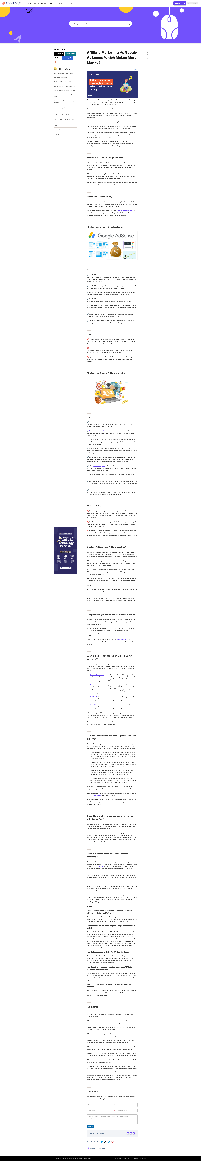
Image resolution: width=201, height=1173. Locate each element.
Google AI (68, 58)
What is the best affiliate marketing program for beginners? (65, 101)
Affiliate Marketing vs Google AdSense (63, 73)
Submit (90, 1126)
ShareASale (94, 705)
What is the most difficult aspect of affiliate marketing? (64, 119)
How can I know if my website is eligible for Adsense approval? (65, 107)
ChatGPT (60, 53)
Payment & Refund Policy (140, 1158)
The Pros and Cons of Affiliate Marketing (64, 86)
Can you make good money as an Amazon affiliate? (64, 95)
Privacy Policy (118, 1158)
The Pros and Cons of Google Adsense (64, 81)
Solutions (36, 3)
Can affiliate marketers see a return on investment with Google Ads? (63, 113)
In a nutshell (57, 129)
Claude (59, 62)
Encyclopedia (68, 3)
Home (29, 3)
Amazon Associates (97, 675)
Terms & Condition (128, 1158)
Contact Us (59, 3)
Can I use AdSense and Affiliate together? (64, 90)
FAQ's (55, 125)
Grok (58, 58)
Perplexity (71, 53)
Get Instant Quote (180, 3)
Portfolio (43, 3)
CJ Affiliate (94, 697)
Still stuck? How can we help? (98, 1148)
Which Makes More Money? (61, 77)
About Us (51, 3)
